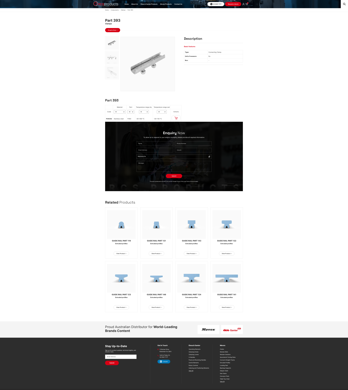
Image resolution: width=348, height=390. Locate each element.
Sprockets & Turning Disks (228, 357)
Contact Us (178, 4)
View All (191, 370)
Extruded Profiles (225, 362)
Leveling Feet (224, 365)
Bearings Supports (225, 368)
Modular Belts (224, 352)
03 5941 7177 (217, 4)
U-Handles (192, 357)
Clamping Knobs (193, 352)
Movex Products (166, 4)
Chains (222, 349)
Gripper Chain (224, 370)
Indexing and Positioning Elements (199, 368)
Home (127, 4)
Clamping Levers (194, 354)
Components (115, 10)
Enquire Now (112, 30)
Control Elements (194, 362)
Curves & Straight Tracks (227, 360)
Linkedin (165, 361)
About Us (134, 4)
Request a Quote (233, 4)
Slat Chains (223, 373)
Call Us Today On (165, 355)
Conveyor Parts (224, 376)
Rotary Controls (193, 365)
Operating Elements (194, 349)
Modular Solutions (225, 354)
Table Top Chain (225, 379)
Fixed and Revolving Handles (197, 360)
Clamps (123, 10)
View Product (120, 253)
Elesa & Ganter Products (149, 4)
